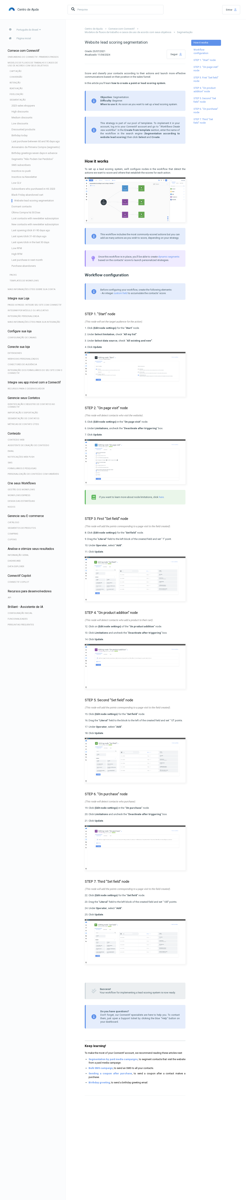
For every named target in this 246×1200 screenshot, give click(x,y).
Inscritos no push (21, 171)
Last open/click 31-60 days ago (29, 236)
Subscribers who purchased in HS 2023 (33, 188)
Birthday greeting (99, 1082)
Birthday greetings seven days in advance (34, 153)
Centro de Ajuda (94, 28)
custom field (120, 293)
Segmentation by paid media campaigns (113, 1059)
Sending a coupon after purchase (110, 1073)
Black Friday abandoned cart (27, 194)
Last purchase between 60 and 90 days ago (36, 141)
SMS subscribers (21, 165)
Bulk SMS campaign (101, 1068)
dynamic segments (168, 256)
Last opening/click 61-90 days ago (31, 230)
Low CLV (16, 182)
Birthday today (19, 135)
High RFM (17, 254)
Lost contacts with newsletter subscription (35, 218)
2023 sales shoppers (23, 105)
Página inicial (24, 38)
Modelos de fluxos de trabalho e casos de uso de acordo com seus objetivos (128, 32)
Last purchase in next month (27, 259)
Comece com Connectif (121, 28)
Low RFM (17, 248)
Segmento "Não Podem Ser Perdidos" (32, 159)
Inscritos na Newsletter (24, 176)
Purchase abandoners (24, 265)
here (161, 497)
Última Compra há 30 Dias (26, 212)
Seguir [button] (174, 54)
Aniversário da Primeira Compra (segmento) (36, 147)
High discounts (20, 111)
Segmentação (185, 32)
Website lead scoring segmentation (34, 200)
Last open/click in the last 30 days (30, 242)
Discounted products (23, 129)
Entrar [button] (229, 9)
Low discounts (20, 123)
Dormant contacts (22, 206)
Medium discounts (22, 117)
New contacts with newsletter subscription (35, 224)
